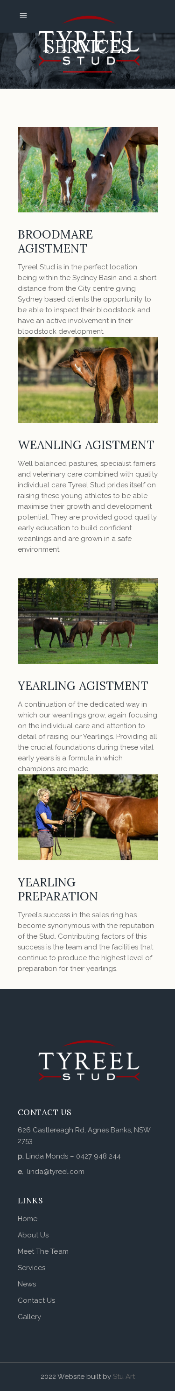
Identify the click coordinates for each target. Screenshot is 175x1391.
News (27, 1284)
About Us (33, 1235)
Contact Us (37, 1300)
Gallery (30, 1317)
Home (27, 1219)
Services (32, 1268)
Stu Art (124, 1376)
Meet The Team (43, 1251)
